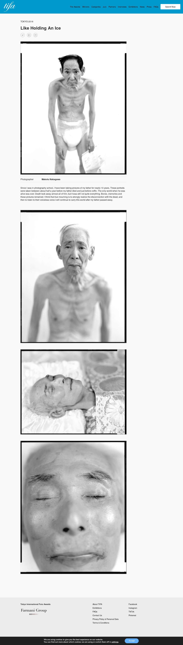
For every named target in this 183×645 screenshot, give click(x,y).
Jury (104, 7)
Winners (85, 7)
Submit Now (170, 7)
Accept (132, 640)
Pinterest (132, 615)
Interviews (122, 7)
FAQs (156, 7)
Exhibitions (133, 7)
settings (115, 642)
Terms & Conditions (101, 622)
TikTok (131, 611)
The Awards (75, 7)
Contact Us (97, 615)
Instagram (133, 608)
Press (149, 7)
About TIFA (97, 604)
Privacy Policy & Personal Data (106, 619)
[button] (22, 35)
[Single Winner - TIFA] (9, 6)
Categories (96, 7)
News (142, 7)
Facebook (133, 604)
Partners (112, 7)
